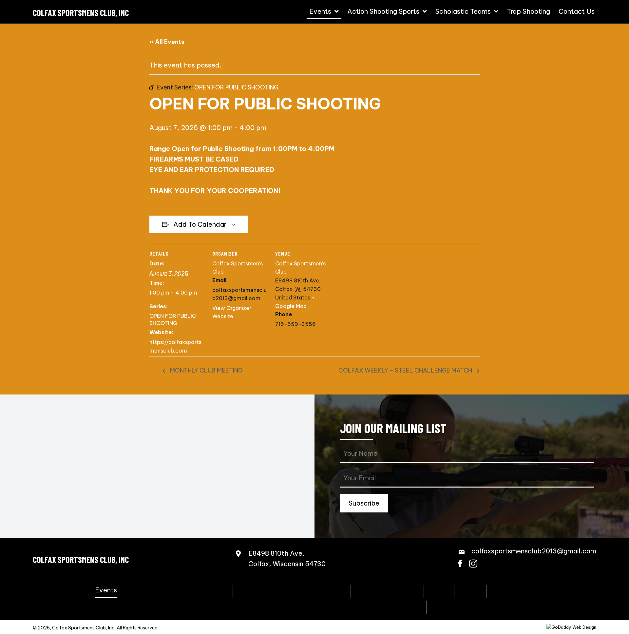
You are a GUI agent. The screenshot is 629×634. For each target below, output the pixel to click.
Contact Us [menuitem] (449, 607)
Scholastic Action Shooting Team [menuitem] (209, 607)
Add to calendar (199, 224)
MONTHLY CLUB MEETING (206, 370)
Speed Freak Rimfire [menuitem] (387, 590)
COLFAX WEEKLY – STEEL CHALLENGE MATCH (405, 370)
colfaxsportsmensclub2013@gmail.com (533, 551)
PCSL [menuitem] (500, 590)
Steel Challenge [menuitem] (320, 590)
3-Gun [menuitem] (439, 590)
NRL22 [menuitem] (470, 590)
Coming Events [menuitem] (261, 590)
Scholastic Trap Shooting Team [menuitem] (319, 607)
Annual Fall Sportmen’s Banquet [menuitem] (177, 590)
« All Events (166, 42)
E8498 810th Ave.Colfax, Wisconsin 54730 (287, 558)
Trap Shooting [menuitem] (399, 607)
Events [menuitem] (106, 590)
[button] (364, 503)
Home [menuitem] (75, 590)
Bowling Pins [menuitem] (538, 590)
